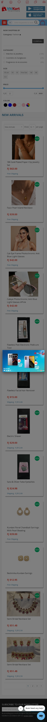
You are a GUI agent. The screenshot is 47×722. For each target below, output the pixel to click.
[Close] (41, 353)
